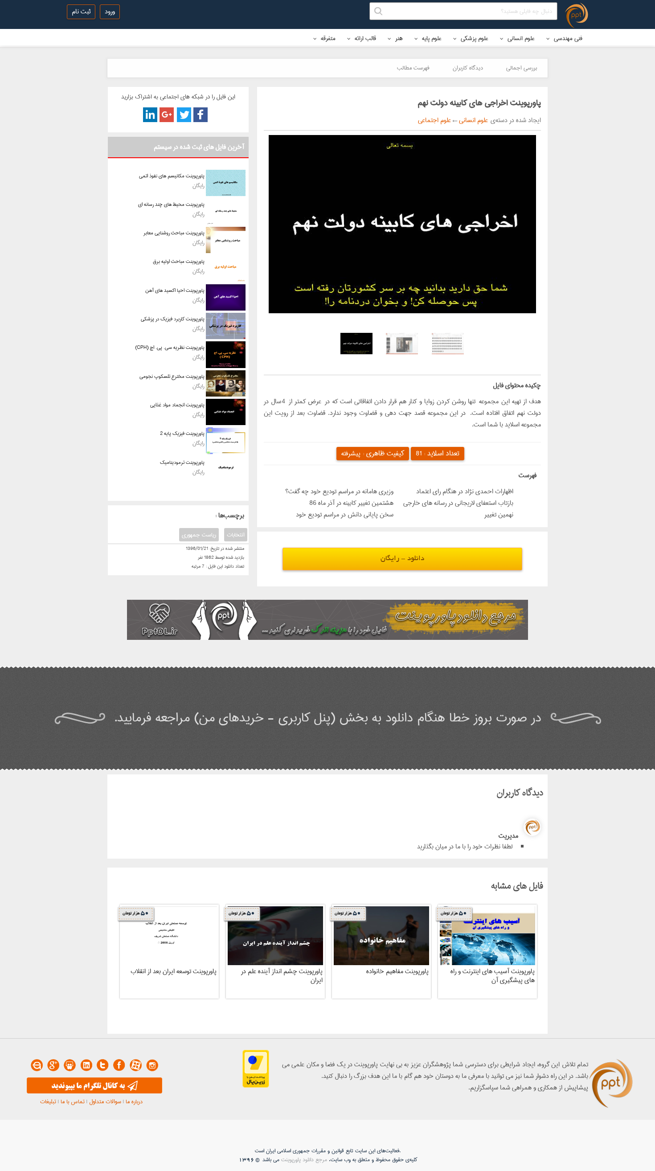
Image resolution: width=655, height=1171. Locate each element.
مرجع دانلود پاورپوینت (304, 1160)
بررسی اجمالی (521, 67)
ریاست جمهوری (199, 534)
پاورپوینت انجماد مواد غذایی (177, 404)
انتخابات (236, 534)
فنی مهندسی (567, 38)
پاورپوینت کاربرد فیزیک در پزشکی (173, 318)
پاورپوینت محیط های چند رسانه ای (171, 204)
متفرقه (327, 38)
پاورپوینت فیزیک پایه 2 (182, 433)
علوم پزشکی (473, 38)
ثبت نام (81, 11)
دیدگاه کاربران (468, 67)
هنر (398, 38)
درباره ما (134, 1101)
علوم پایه (431, 38)
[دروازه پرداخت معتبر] (255, 1086)
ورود (110, 11)
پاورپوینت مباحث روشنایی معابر (174, 232)
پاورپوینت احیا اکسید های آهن (175, 290)
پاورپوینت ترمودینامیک (182, 462)
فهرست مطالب (413, 67)
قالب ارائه (364, 38)
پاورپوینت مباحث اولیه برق (179, 261)
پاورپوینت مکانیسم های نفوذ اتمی (172, 175)
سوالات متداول (105, 1101)
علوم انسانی (520, 38)
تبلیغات (48, 1101)
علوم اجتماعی (434, 120)
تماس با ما (73, 1101)
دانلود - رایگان (402, 559)
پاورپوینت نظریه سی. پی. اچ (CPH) (170, 347)
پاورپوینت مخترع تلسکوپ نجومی (172, 376)
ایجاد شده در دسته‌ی (514, 120)
